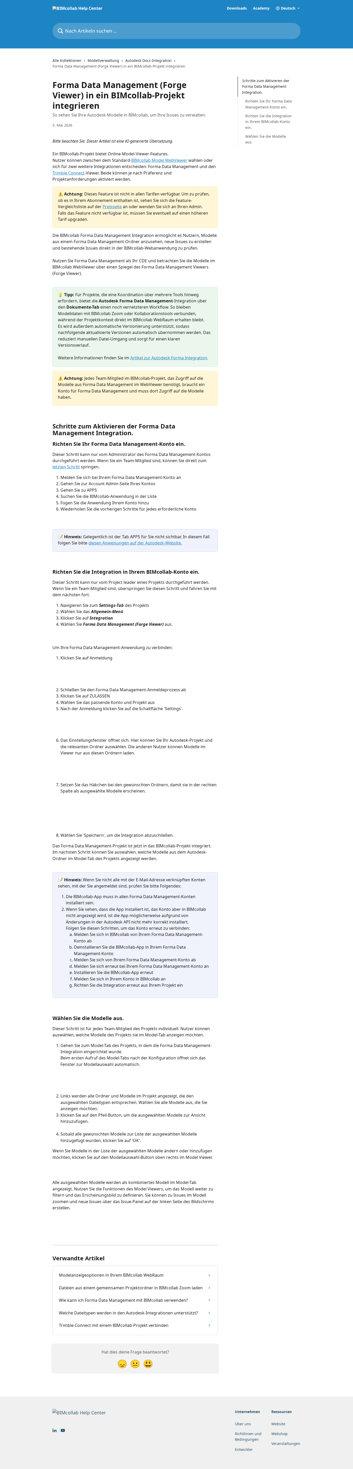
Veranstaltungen (285, 1443)
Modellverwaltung (103, 60)
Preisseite (112, 206)
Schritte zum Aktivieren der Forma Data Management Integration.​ (265, 86)
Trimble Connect (68, 173)
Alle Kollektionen (66, 60)
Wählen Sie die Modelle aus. (265, 139)
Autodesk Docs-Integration (148, 60)
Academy (261, 8)
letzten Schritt (66, 467)
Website (278, 1423)
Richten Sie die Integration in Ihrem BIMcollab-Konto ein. (268, 121)
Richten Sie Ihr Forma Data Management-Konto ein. (268, 104)
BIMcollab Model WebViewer (159, 160)
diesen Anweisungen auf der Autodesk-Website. (135, 543)
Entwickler (244, 1449)
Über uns (243, 1423)
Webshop (279, 1433)
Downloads (237, 8)
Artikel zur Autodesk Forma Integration (168, 358)
